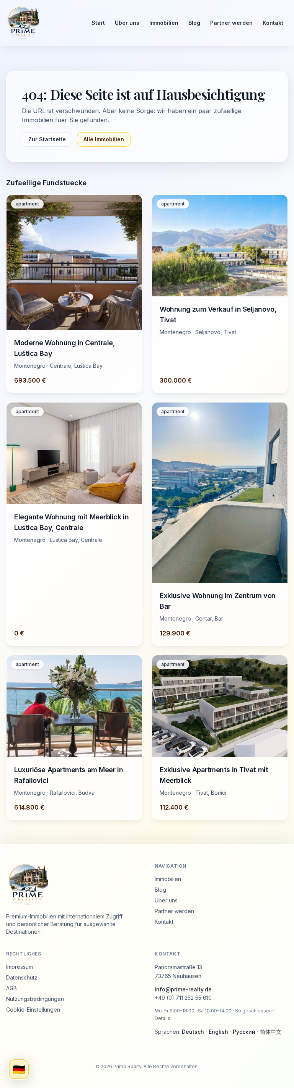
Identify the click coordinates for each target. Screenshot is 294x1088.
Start (98, 22)
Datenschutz (22, 977)
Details (162, 1018)
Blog (194, 22)
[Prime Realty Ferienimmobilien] (42, 23)
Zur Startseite (47, 139)
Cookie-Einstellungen (33, 1009)
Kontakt (273, 22)
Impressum (19, 967)
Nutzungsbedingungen (35, 999)
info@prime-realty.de (183, 989)
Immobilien (163, 22)
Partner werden (231, 22)
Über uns (127, 22)
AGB (11, 988)
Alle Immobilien (103, 139)
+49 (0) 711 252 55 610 (183, 997)
